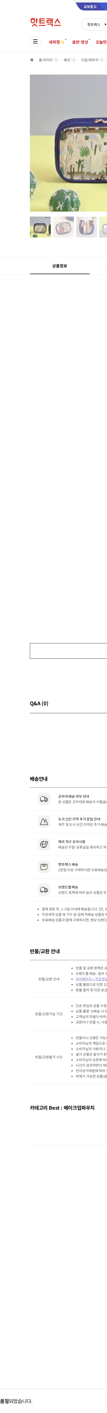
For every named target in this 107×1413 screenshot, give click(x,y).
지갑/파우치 (89, 59)
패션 (67, 59)
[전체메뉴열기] (35, 41)
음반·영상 (80, 42)
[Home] (32, 60)
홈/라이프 (46, 59)
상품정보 (59, 266)
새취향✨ (57, 42)
